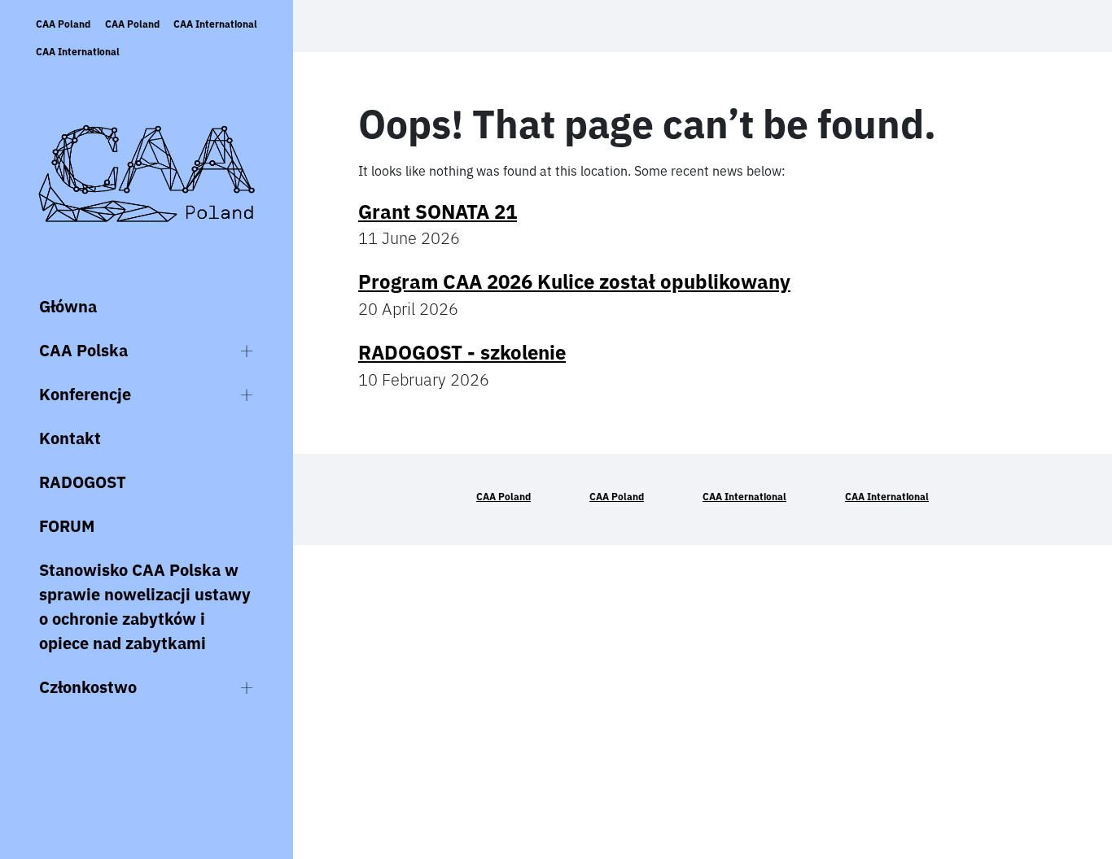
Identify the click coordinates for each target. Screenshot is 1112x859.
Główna (68, 306)
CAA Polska (83, 350)
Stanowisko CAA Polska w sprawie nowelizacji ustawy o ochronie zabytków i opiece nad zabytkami (145, 606)
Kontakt (70, 438)
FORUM (66, 526)
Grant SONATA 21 (437, 211)
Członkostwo (88, 687)
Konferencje (85, 394)
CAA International (215, 24)
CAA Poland (63, 24)
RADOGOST (82, 482)
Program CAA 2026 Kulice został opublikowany (574, 281)
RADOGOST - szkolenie (462, 352)
